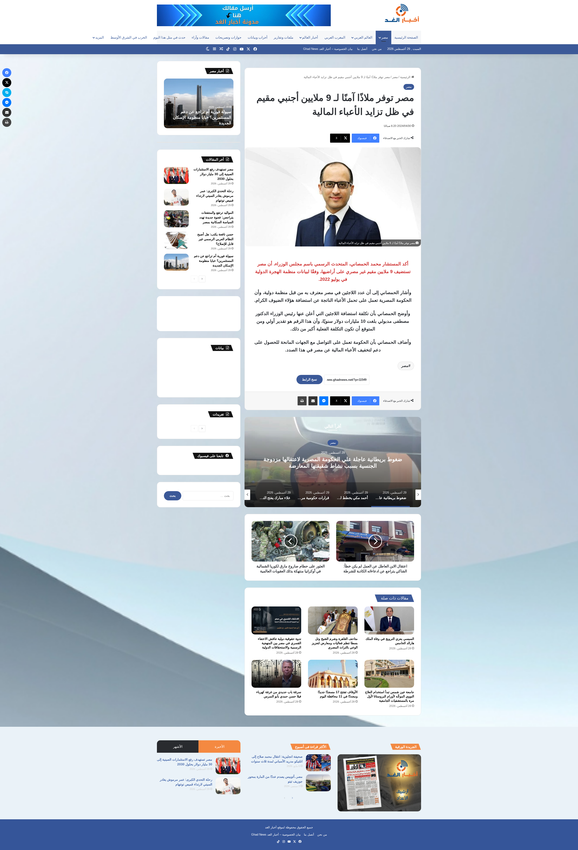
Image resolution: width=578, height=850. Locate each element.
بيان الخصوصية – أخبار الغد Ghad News (328, 49)
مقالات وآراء (200, 37)
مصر (384, 37)
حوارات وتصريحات (228, 37)
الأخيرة (219, 746)
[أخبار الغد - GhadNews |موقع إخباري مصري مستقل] (401, 13)
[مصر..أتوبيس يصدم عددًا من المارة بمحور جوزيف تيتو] (318, 782)
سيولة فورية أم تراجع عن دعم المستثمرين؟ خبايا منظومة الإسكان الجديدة (213, 260)
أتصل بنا (362, 49)
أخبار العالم (310, 37)
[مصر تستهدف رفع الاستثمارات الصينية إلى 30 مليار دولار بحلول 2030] (176, 175)
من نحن (377, 49)
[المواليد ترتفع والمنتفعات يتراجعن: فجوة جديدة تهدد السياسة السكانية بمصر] (176, 218)
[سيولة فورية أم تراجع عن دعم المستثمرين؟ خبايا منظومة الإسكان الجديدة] (176, 262)
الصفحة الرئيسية (406, 37)
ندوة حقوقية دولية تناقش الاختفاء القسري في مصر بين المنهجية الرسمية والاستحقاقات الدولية (279, 643)
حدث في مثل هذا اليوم (169, 37)
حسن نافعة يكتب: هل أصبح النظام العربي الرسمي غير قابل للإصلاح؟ (215, 239)
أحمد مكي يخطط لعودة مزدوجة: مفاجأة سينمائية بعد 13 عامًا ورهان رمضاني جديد (333, 462)
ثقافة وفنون (333, 442)
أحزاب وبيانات (257, 37)
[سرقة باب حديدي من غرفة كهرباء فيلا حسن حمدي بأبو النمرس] (276, 674)
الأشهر (177, 746)
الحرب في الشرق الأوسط (128, 37)
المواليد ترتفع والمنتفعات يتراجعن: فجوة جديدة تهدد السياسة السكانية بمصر (216, 217)
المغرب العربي (334, 37)
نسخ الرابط (309, 379)
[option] (333, 462)
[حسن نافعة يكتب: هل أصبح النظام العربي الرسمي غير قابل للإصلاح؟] (176, 240)
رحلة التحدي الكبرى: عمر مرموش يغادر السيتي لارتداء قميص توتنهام (214, 195)
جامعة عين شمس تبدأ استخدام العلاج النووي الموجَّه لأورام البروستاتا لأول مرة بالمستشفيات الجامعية (389, 696)
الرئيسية (405, 77)
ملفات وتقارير (283, 37)
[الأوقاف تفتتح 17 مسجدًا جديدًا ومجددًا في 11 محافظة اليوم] (333, 674)
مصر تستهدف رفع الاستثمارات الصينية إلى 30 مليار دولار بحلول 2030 (213, 174)
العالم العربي (363, 37)
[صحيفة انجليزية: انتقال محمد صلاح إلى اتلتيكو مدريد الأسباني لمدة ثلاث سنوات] (318, 762)
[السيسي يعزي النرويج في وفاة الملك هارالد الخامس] (389, 620)
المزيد (99, 37)
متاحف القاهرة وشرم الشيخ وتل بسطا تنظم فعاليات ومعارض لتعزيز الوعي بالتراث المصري (335, 643)
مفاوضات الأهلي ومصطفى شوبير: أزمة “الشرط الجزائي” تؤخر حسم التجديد (202, 117)
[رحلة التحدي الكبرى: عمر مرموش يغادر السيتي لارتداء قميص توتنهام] (176, 197)
